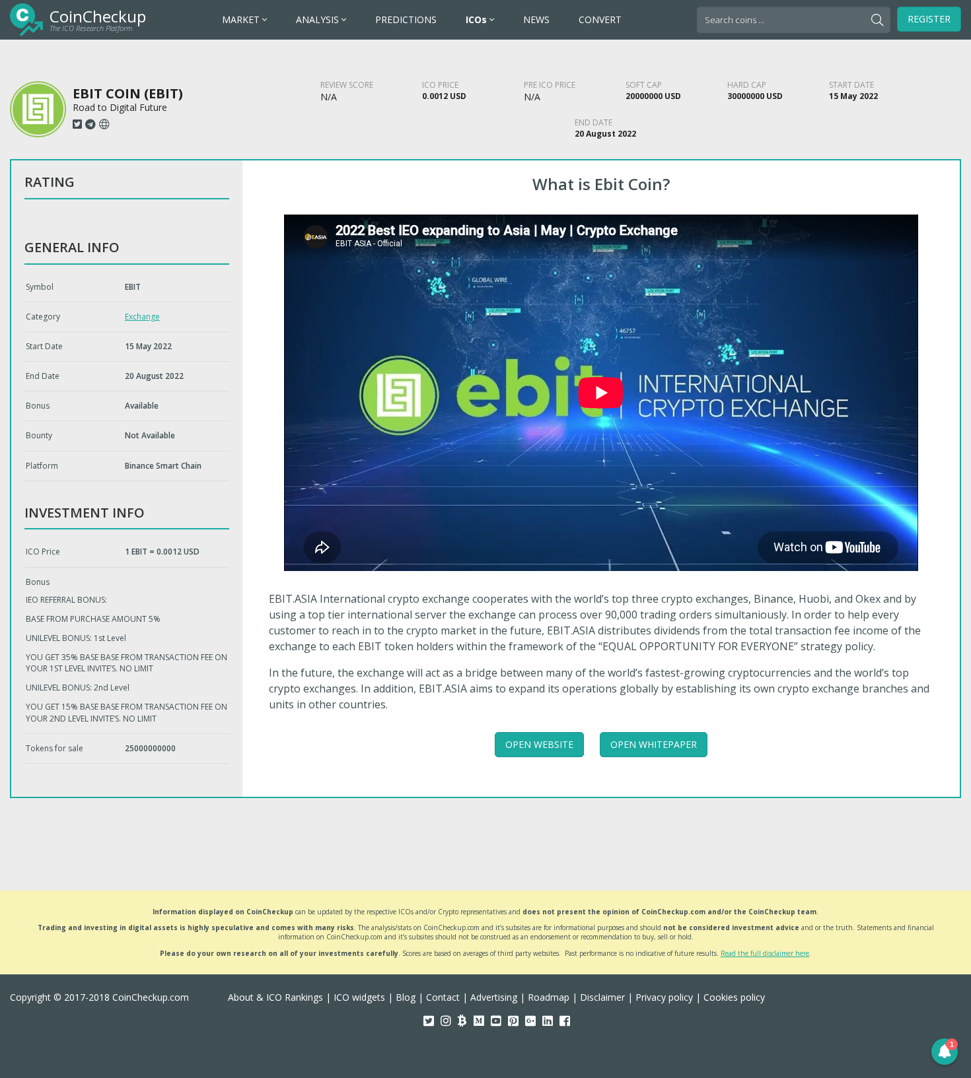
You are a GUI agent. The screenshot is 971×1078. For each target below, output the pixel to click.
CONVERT (600, 19)
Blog (405, 997)
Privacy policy (664, 997)
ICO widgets (359, 997)
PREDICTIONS (406, 19)
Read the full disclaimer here (765, 953)
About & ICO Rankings (275, 997)
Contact (443, 997)
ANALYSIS (319, 19)
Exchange (142, 316)
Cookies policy (734, 997)
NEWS (536, 19)
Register (929, 19)
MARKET (242, 19)
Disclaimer (602, 997)
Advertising (493, 997)
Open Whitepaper (653, 744)
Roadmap (548, 997)
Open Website (539, 744)
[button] (944, 1051)
